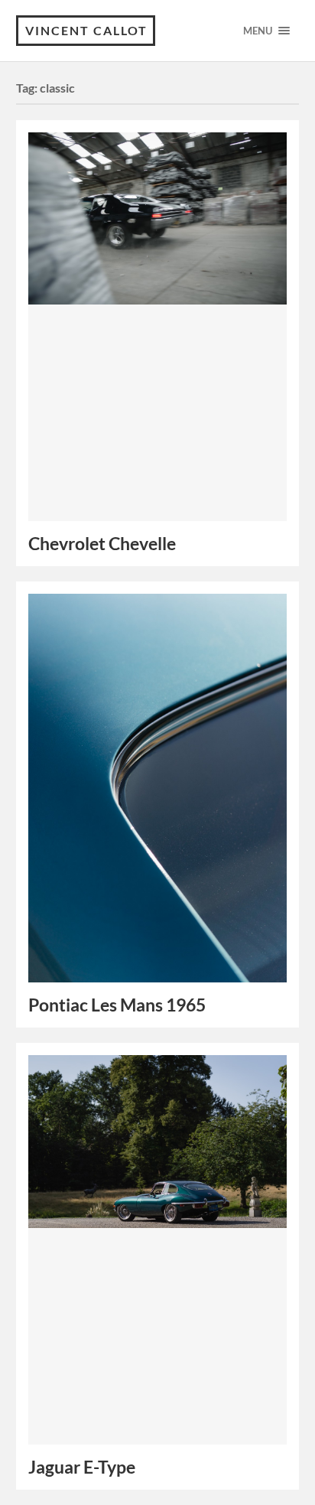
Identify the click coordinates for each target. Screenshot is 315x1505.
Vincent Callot (86, 30)
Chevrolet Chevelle (102, 543)
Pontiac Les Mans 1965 (117, 1005)
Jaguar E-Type (81, 1467)
